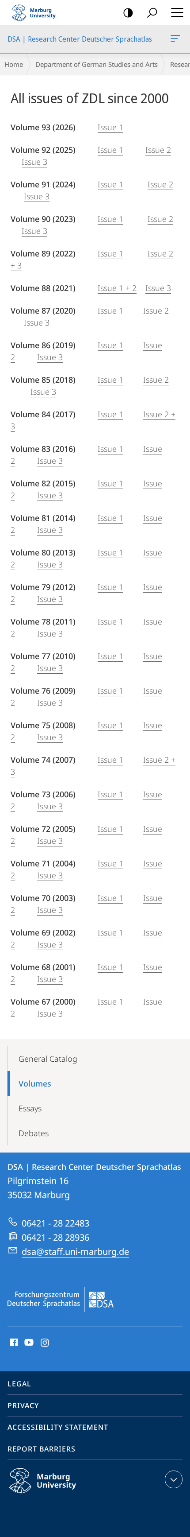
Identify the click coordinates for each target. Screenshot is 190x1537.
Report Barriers (42, 1449)
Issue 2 (158, 149)
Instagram (45, 1343)
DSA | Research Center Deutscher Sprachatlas (177, 39)
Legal (19, 1384)
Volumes (35, 1083)
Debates (34, 1133)
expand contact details (173, 1479)
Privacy (23, 1405)
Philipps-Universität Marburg (60, 1495)
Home (13, 64)
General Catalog (48, 1058)
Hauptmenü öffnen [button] (177, 12)
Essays (30, 1108)
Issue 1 (110, 127)
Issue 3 (34, 161)
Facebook (13, 1343)
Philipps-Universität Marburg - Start (38, 12)
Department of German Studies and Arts (96, 64)
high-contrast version (128, 12)
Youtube (28, 1343)
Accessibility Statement (58, 1427)
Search (152, 12)
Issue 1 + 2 (117, 288)
